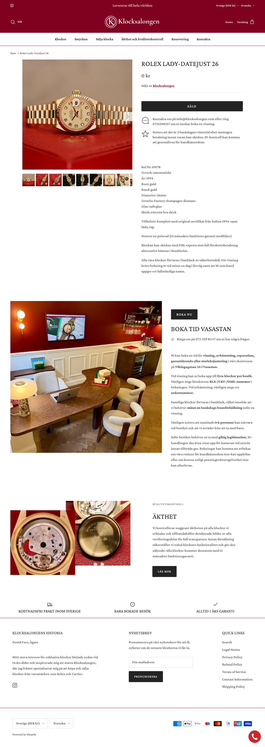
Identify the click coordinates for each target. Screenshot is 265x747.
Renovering (180, 39)
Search (227, 642)
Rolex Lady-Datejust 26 (34, 53)
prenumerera (146, 676)
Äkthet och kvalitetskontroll (142, 39)
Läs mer (164, 571)
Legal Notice (231, 650)
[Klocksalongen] (132, 22)
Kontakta (203, 39)
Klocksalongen (164, 86)
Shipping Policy (233, 687)
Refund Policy (232, 664)
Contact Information (237, 679)
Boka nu (184, 314)
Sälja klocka (104, 39)
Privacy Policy (232, 657)
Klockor (60, 39)
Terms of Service (234, 672)
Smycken (81, 39)
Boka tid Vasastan (201, 329)
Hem (13, 53)
